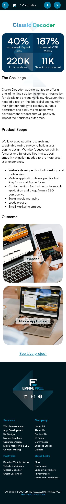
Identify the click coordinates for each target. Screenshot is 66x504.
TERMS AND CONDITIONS (33, 494)
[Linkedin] (25, 396)
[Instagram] (33, 396)
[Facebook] (40, 396)
